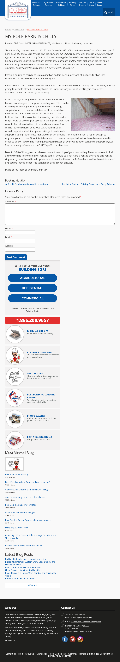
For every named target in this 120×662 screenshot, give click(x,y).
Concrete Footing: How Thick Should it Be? (25, 497)
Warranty (72, 653)
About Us (29, 653)
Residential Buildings (36, 3)
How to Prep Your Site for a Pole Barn (23, 567)
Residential (32, 288)
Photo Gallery (36, 415)
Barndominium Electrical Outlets (20, 578)
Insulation (19, 29)
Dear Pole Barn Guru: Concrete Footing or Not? (27, 482)
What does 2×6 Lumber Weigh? (20, 512)
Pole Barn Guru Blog (40, 352)
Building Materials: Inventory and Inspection (25, 559)
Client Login (99, 3)
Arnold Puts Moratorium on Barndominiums (27, 184)
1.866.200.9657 (32, 320)
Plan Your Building (82, 3)
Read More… (11, 640)
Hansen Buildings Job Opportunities (96, 653)
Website (9, 245)
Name (9, 228)
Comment (10, 201)
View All (32, 585)
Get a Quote (91, 3)
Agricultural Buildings (48, 3)
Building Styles (72, 3)
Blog (20, 653)
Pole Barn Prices (58, 653)
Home (8, 29)
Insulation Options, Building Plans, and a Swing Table (88, 184)
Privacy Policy (54, 655)
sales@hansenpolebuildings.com (86, 621)
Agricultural (32, 278)
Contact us (11, 653)
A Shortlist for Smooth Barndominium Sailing (26, 489)
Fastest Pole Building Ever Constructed (23, 545)
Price (37, 331)
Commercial (33, 298)
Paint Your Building (39, 436)
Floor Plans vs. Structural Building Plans (23, 570)
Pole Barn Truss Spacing (16, 474)
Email (8, 237)
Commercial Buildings (61, 3)
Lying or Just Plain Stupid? (17, 527)
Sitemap (67, 655)
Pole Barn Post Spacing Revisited (20, 504)
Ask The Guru (35, 373)
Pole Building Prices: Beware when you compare (28, 520)
